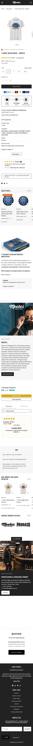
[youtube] (17, 685)
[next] (19, 45)
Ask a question (16, 399)
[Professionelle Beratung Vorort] (16, 555)
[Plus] (10, 80)
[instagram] (15, 685)
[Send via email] (4, 183)
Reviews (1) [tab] (9, 406)
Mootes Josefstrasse (19, 110)
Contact (16, 693)
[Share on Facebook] (2, 183)
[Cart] (31, 2)
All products (9, 8)
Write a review (16, 396)
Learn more (16, 681)
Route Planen (16, 652)
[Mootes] (16, 2)
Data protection (16, 701)
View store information (9, 115)
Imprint (16, 704)
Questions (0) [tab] (24, 406)
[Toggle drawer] (2, 2)
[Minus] (3, 80)
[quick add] (12, 204)
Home (2, 8)
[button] (5, 58)
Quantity (4, 77)
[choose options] (12, 492)
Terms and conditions (16, 706)
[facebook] (12, 685)
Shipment (16, 709)
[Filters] (3, 411)
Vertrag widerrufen (16, 712)
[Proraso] (23, 525)
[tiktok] (20, 685)
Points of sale (16, 695)
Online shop (16, 698)
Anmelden (27, 729)
